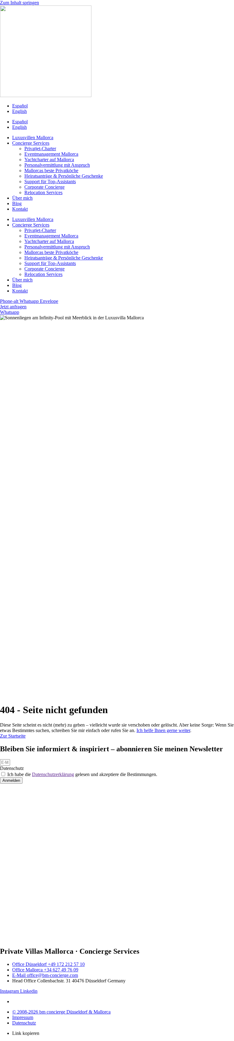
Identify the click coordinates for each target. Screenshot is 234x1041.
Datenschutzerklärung (53, 774)
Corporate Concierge (44, 187)
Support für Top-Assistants (50, 181)
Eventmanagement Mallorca (51, 154)
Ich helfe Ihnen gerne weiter (163, 730)
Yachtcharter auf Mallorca (49, 159)
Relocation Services (43, 192)
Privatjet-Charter (40, 148)
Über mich (22, 198)
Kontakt (20, 209)
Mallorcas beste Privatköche (51, 170)
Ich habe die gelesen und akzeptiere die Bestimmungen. (82, 774)
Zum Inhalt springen (19, 2)
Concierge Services (30, 143)
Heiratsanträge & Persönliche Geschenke (63, 176)
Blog (17, 203)
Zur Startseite (13, 735)
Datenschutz (12, 768)
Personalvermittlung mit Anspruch (57, 165)
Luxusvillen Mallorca (32, 137)
